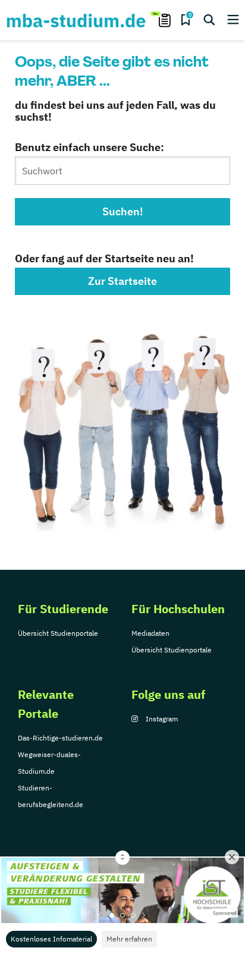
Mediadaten (150, 633)
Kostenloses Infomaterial (51, 938)
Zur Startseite (122, 281)
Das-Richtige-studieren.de (60, 737)
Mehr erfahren (129, 938)
